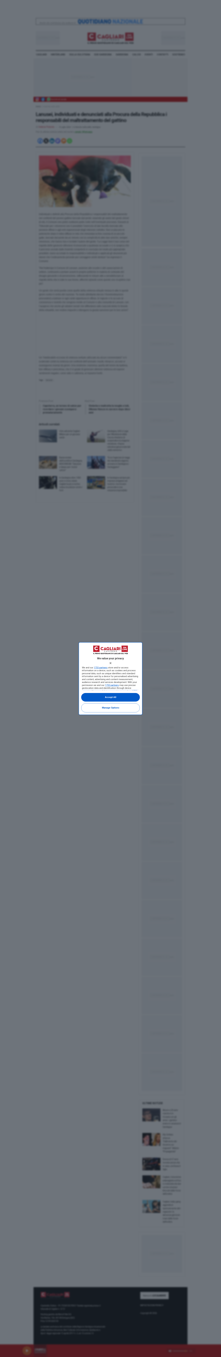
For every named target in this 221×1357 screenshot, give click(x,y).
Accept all (110, 697)
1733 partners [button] (100, 667)
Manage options (110, 707)
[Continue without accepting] (110, 663)
